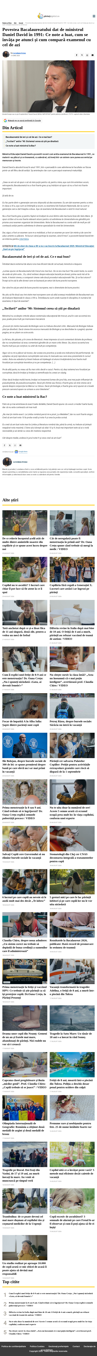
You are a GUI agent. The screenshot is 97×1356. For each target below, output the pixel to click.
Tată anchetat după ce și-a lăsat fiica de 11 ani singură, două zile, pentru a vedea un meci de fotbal (24, 632)
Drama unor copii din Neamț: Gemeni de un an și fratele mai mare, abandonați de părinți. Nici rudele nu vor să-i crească (24, 1039)
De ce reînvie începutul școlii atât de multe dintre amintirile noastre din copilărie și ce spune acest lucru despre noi (24, 544)
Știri (15, 23)
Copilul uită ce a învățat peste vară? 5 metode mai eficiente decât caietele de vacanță (72, 1174)
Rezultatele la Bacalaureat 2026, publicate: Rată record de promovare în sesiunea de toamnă (71, 944)
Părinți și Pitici (7, 23)
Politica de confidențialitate (14, 1346)
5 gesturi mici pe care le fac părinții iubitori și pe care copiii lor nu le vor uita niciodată (71, 901)
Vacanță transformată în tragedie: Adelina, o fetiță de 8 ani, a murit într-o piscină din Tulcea (72, 991)
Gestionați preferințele (58, 1346)
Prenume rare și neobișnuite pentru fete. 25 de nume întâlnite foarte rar (71, 1125)
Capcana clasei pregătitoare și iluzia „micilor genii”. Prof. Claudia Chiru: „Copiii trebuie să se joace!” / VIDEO (24, 1084)
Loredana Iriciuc (19, 53)
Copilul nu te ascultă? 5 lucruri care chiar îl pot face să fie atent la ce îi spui (23, 589)
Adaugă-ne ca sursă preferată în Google (24, 120)
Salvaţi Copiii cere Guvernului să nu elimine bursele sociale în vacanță (23, 856)
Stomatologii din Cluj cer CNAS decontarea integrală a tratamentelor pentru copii (71, 858)
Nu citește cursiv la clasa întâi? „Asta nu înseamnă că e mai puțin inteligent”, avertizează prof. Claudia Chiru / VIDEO (71, 680)
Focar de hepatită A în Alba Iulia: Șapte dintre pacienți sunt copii (22, 723)
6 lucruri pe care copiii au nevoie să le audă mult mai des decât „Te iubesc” (24, 899)
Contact (76, 1346)
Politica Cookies (37, 1346)
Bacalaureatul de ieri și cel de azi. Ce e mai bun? (29, 137)
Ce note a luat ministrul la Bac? (21, 145)
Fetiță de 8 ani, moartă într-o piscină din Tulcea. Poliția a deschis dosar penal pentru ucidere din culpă (71, 1084)
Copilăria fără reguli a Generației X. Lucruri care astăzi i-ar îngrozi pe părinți (71, 589)
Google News (23, 451)
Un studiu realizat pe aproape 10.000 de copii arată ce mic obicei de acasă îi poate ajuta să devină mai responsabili (24, 1268)
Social (21, 23)
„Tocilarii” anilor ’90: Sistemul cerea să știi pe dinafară (32, 141)
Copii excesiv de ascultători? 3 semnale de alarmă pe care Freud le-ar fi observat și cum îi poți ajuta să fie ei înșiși (72, 1222)
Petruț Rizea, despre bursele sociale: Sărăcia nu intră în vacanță (71, 723)
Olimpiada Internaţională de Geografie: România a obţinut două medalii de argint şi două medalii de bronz (23, 1129)
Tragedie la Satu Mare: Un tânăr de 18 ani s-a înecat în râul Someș (71, 1035)
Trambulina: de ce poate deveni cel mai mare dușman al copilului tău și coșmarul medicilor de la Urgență (23, 1220)
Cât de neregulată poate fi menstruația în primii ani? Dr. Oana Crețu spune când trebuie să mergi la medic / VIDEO (71, 544)
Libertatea (24, 239)
